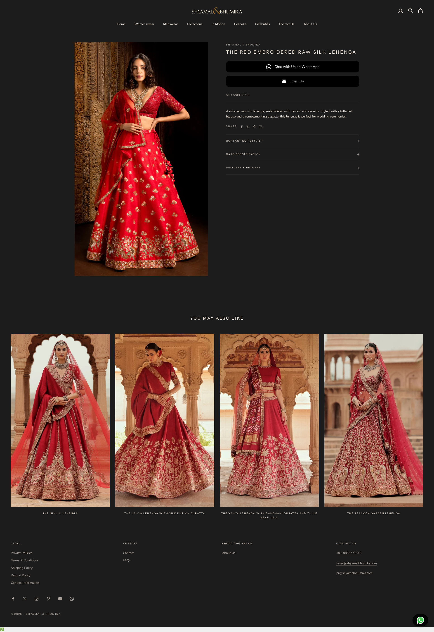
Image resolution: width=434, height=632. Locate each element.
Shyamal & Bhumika (243, 44)
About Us (310, 24)
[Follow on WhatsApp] (72, 598)
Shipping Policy (22, 568)
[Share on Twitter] (248, 127)
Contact (128, 553)
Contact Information (25, 583)
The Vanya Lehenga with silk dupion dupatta (164, 513)
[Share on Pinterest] (254, 127)
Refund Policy (20, 575)
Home (121, 24)
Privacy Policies (21, 553)
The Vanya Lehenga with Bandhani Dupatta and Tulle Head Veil (269, 515)
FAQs (127, 560)
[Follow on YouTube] (60, 598)
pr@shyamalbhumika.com (354, 573)
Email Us (297, 81)
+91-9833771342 (348, 553)
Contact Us (287, 24)
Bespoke (240, 24)
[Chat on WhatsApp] (420, 620)
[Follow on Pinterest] (48, 598)
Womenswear (144, 24)
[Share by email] (260, 127)
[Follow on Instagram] (36, 598)
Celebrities (262, 24)
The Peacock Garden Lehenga (373, 513)
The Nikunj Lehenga (60, 513)
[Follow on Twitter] (25, 598)
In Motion (218, 24)
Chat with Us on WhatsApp (296, 66)
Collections (195, 24)
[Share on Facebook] (241, 127)
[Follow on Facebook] (13, 598)
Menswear (170, 24)
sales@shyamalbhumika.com (356, 563)
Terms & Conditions (25, 560)
